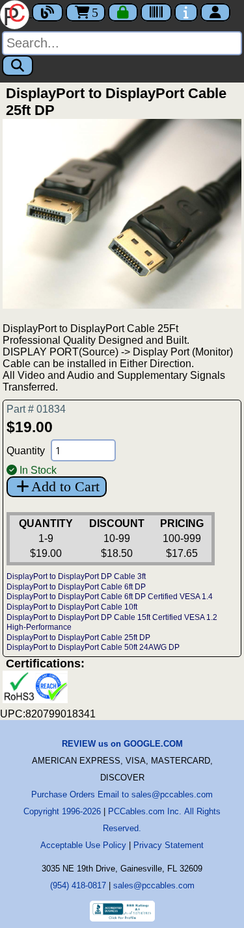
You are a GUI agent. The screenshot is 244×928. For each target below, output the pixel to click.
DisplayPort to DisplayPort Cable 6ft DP (76, 586)
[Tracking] (156, 12)
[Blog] (47, 12)
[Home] (16, 13)
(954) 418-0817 (78, 885)
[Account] (215, 12)
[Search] (17, 65)
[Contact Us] (186, 12)
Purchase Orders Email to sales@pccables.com (122, 794)
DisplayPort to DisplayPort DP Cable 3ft (76, 576)
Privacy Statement (168, 845)
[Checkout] (123, 12)
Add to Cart (65, 486)
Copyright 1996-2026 (62, 811)
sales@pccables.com (154, 885)
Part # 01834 (36, 409)
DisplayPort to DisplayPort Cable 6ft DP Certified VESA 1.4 (110, 596)
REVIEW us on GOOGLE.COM (122, 744)
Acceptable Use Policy (83, 845)
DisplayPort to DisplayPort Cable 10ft (72, 607)
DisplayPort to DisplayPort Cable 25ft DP (78, 637)
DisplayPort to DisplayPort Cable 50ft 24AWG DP (93, 647)
